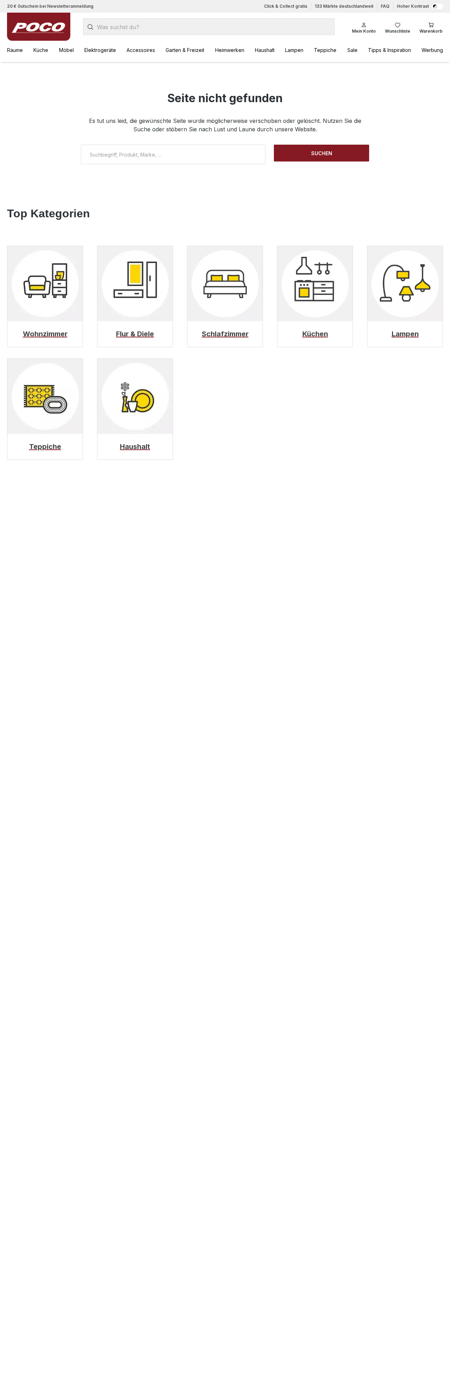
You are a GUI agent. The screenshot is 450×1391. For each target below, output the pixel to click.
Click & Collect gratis (285, 6)
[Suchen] (90, 27)
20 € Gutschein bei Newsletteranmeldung (50, 6)
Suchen (321, 153)
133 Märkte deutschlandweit (344, 6)
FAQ (385, 6)
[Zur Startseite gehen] (38, 27)
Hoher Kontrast (413, 6)
